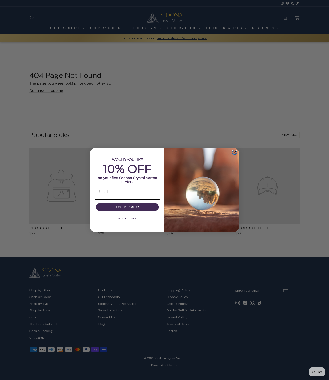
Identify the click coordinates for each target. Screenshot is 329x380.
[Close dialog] (234, 152)
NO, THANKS (127, 218)
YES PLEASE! (127, 207)
